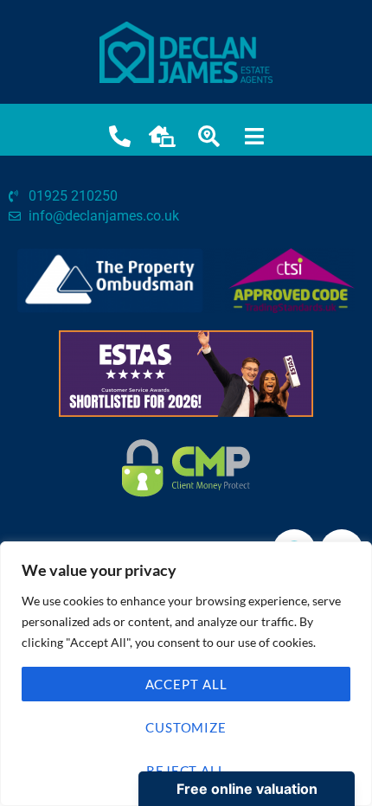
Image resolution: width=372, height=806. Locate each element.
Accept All (186, 684)
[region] (186, 673)
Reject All (186, 770)
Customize (186, 727)
